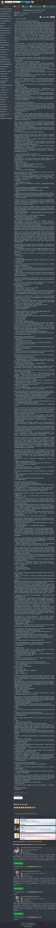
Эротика (3, 111)
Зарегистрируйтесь (19, 841)
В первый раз (4, 13)
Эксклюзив (3, 109)
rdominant (18, 795)
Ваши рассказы (5, 16)
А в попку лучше (5, 11)
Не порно (3, 52)
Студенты (3, 92)
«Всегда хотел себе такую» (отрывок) (31, 847)
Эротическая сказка (4, 115)
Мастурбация (4, 45)
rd (21, 795)
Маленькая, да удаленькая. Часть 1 (30, 896)
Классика (3, 40)
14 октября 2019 (26, 851)
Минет (2, 47)
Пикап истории (5, 62)
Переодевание (5, 59)
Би (22, 849)
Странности (4, 90)
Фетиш (2, 102)
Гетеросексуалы (5, 21)
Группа (2, 23)
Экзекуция (3, 107)
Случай (2, 87)
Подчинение (4, 66)
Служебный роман (6, 85)
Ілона (22, 827)
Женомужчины (5, 30)
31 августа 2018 (21, 15)
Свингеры (3, 76)
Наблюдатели (4, 50)
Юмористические (6, 118)
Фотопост (3, 104)
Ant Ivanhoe (24, 820)
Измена (2, 35)
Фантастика (4, 97)
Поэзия (2, 69)
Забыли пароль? (9, 3)
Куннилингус (4, 42)
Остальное (4, 54)
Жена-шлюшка (5, 28)
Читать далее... (19, 863)
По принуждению (6, 64)
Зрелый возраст (5, 33)
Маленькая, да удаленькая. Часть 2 (30, 871)
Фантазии (3, 95)
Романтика (3, 74)
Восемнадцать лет (6, 18)
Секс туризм (4, 78)
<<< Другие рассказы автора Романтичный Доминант (26, 813)
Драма (2, 26)
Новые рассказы (5, 9)
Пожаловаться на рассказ (48, 800)
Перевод (3, 57)
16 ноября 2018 (25, 900)
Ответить (23, 824)
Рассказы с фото (6, 71)
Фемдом (3, 99)
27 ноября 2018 (25, 875)
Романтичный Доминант (23, 13)
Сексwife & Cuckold (3, 82)
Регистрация (27, 1)
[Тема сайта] (41, 17)
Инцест (2, 38)
